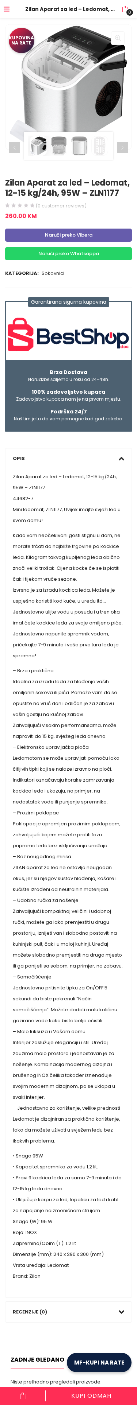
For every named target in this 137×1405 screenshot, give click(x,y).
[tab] (69, 458)
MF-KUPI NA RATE (99, 1362)
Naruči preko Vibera (68, 234)
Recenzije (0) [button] (30, 1311)
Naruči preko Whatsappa (68, 253)
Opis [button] (19, 458)
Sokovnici (53, 273)
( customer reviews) (61, 206)
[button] (125, 9)
